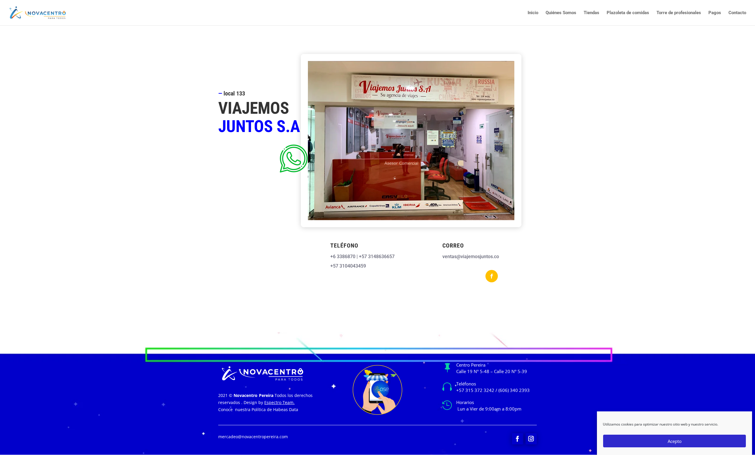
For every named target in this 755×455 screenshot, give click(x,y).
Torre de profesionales (678, 13)
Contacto (737, 13)
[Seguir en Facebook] (491, 276)
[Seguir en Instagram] (531, 438)
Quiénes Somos (561, 13)
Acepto (675, 441)
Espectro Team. (279, 402)
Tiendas (591, 13)
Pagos (714, 13)
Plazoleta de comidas (628, 13)
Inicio (533, 13)
